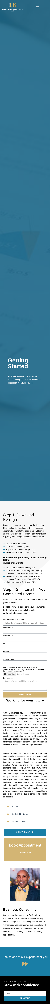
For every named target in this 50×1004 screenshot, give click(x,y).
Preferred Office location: (13, 620)
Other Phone (8, 659)
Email (5, 644)
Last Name (7, 636)
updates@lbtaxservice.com (15, 613)
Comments (7, 678)
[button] (37, 7)
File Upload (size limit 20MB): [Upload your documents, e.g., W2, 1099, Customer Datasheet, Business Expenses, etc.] (23, 669)
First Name (7, 628)
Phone (6, 652)
